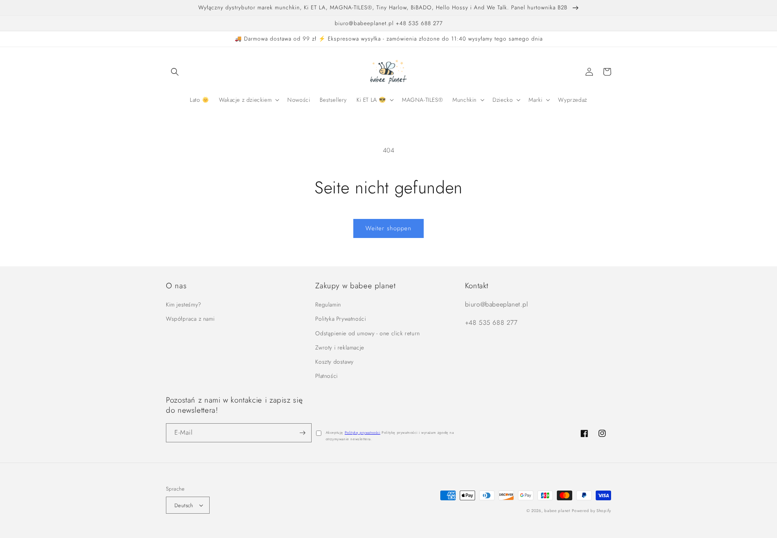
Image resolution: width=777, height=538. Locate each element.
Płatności (326, 376)
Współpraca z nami (190, 319)
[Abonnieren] (302, 432)
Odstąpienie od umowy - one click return (367, 333)
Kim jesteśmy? (184, 304)
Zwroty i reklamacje (339, 347)
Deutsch (183, 505)
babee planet (557, 511)
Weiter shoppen (388, 228)
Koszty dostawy (334, 362)
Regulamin (328, 304)
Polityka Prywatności (340, 319)
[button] (175, 72)
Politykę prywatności (362, 432)
